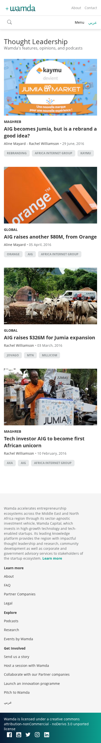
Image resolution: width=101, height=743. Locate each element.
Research (11, 629)
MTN (30, 355)
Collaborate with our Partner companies (37, 674)
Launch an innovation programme (32, 683)
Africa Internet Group (53, 153)
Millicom (49, 355)
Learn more (52, 558)
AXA (10, 463)
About (76, 7)
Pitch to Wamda (17, 692)
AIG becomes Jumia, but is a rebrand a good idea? (50, 132)
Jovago (13, 355)
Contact (91, 7)
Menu (79, 22)
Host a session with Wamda (26, 665)
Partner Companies (20, 594)
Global (11, 229)
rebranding (17, 153)
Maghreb (12, 121)
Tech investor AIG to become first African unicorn (44, 442)
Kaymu (85, 153)
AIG (30, 254)
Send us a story (16, 656)
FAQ (7, 585)
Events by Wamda (18, 639)
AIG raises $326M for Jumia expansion (49, 337)
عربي (92, 22)
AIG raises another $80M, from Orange (50, 236)
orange (13, 254)
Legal (8, 603)
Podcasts (11, 621)
